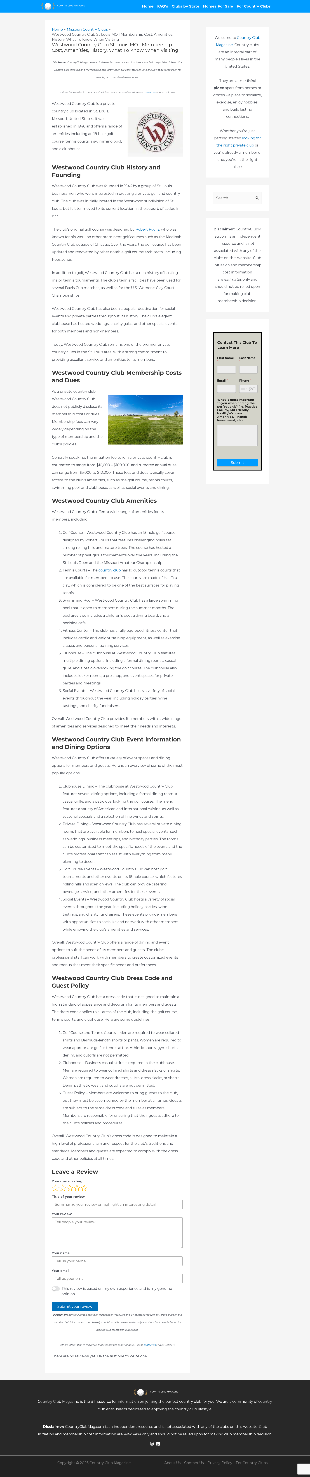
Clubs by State (185, 6)
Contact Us (194, 1463)
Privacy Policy (219, 1463)
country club (109, 570)
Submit (237, 462)
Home (148, 6)
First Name (225, 359)
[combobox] (243, 389)
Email (222, 380)
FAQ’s (162, 6)
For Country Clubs (254, 6)
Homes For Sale (218, 6)
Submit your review (74, 1306)
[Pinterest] (158, 1444)
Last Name (247, 359)
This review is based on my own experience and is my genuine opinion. (117, 1291)
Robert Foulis (147, 229)
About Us (172, 1463)
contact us (150, 92)
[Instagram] (152, 1444)
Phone (245, 380)
